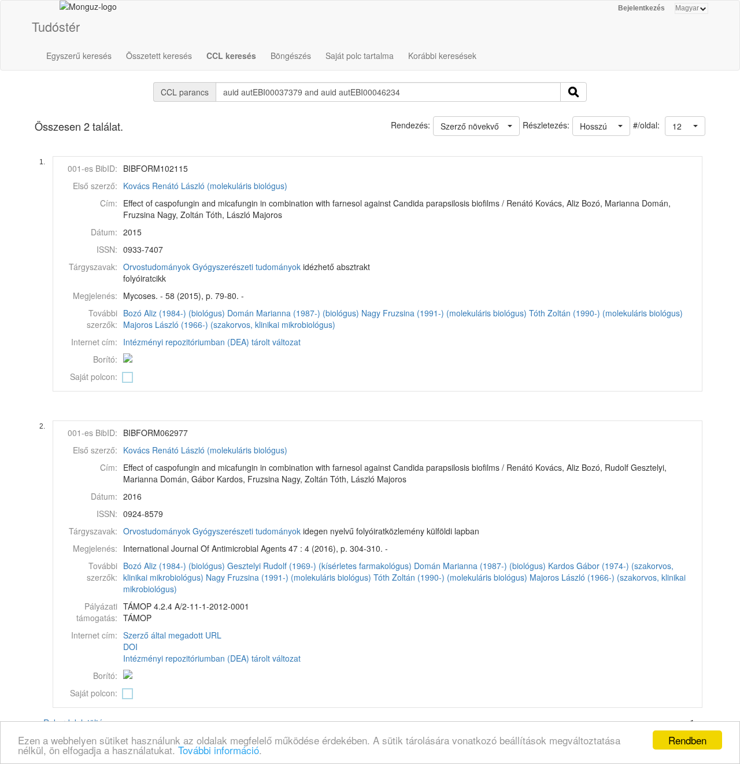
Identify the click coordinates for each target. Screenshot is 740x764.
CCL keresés (231, 55)
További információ (218, 750)
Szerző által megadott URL (172, 635)
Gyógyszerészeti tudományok (247, 266)
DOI (130, 646)
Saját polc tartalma (359, 55)
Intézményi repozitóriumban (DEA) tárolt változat (212, 342)
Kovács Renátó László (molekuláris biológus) (205, 185)
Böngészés (291, 55)
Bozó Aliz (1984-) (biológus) (174, 313)
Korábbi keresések (442, 55)
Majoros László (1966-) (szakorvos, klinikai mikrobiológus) (229, 324)
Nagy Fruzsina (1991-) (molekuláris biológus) (444, 313)
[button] (685, 126)
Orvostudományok (156, 266)
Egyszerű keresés (79, 55)
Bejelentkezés (641, 8)
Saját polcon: (93, 376)
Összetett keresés (159, 55)
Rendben (687, 740)
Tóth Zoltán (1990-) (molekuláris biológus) (606, 313)
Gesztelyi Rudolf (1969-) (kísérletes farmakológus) (319, 565)
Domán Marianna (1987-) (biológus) (293, 313)
